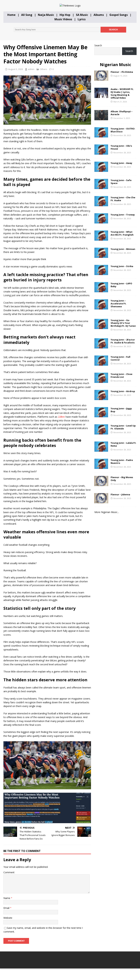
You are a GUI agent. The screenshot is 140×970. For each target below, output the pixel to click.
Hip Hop (65, 15)
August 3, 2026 (15, 69)
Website (7, 917)
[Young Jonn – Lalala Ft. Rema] (101, 449)
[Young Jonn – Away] (101, 170)
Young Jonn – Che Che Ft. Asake (123, 199)
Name (7, 898)
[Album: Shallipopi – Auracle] (101, 118)
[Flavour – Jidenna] (101, 501)
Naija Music (46, 15)
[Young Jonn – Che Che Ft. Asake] (101, 204)
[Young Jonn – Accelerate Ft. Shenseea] (101, 307)
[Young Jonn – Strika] (101, 273)
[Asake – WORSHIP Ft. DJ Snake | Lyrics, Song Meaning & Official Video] (101, 96)
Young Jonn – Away (121, 163)
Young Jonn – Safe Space (121, 182)
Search (98, 45)
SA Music (82, 15)
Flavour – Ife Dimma (122, 71)
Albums (99, 15)
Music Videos (63, 19)
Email (6, 908)
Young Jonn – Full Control (120, 358)
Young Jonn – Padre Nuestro (122, 461)
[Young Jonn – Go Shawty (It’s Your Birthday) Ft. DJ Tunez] (101, 327)
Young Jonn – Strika (122, 266)
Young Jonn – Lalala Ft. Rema (123, 444)
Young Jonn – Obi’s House (121, 147)
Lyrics (82, 19)
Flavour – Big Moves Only (122, 479)
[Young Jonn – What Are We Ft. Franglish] (101, 238)
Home (11, 15)
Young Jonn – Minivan (123, 249)
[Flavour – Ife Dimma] (101, 78)
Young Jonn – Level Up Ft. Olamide (123, 427)
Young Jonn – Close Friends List (121, 375)
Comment (9, 872)
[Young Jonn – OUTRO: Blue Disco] (101, 135)
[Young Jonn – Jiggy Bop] (101, 415)
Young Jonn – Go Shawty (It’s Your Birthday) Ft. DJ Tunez (123, 323)
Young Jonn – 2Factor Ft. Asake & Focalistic (123, 341)
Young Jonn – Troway (123, 214)
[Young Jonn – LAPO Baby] (101, 290)
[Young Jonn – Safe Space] (101, 187)
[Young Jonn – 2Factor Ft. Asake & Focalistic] (101, 346)
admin (31, 69)
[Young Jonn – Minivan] (101, 256)
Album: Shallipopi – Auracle (121, 113)
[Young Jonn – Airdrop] (101, 398)
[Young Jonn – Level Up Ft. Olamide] (101, 432)
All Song (26, 15)
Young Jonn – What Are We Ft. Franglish (122, 233)
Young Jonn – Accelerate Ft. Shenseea (119, 303)
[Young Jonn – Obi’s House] (101, 152)
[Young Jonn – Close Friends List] (101, 380)
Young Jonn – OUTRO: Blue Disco (123, 130)
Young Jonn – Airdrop (123, 391)
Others (43, 69)
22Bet (61, 416)
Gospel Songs (118, 15)
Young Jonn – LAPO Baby (121, 285)
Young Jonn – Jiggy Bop (121, 410)
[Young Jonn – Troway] (101, 221)
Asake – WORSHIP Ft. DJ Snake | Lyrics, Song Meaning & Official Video (122, 93)
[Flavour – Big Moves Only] (101, 484)
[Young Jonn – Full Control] (101, 363)
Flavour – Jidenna (120, 494)
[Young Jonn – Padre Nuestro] (101, 466)
